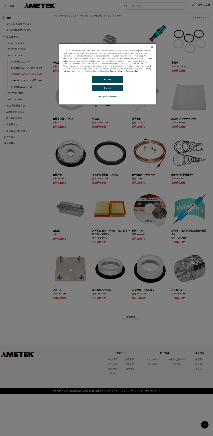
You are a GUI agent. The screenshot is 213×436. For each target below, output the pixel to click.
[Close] (152, 47)
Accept (107, 79)
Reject (107, 88)
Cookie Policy (116, 71)
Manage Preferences (107, 97)
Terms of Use (132, 71)
